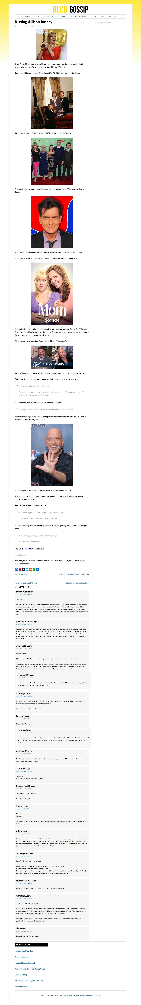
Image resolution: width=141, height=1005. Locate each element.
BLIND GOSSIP (70, 9)
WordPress (90, 995)
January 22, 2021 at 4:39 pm (24, 771)
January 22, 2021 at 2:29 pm (24, 834)
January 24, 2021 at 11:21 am (26, 733)
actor (63, 574)
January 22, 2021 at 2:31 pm (24, 809)
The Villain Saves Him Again (32, 549)
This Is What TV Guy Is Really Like (29, 981)
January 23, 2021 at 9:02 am (24, 648)
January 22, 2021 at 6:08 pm (24, 719)
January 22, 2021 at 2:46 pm (24, 788)
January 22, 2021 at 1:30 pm (24, 898)
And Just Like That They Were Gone (30, 969)
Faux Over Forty (21, 986)
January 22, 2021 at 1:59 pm (24, 856)
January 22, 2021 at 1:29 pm (24, 931)
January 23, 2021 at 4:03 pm (24, 624)
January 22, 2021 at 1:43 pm (24, 883)
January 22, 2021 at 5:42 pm (24, 753)
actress (70, 574)
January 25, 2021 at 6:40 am (24, 594)
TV (88, 574)
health (77, 574)
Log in (98, 995)
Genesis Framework (77, 995)
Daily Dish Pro (60, 995)
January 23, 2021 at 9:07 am (25, 677)
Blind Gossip (20, 64)
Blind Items (22, 574)
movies (83, 574)
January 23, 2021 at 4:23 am (24, 696)
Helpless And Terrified (24, 951)
